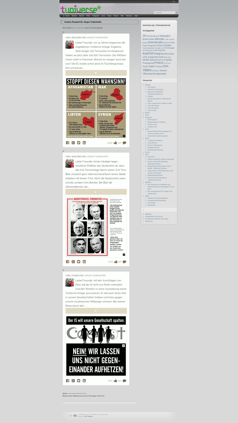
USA (165, 66)
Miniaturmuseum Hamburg (157, 122)
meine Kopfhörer (153, 108)
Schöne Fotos (152, 124)
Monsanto (167, 57)
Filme (88, 16)
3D (144, 35)
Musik (109, 16)
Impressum (149, 221)
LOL (145, 56)
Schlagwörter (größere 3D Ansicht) (156, 219)
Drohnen (166, 43)
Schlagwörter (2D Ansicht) (154, 216)
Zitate (136, 16)
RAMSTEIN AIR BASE (155, 175)
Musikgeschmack (153, 147)
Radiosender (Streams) (155, 150)
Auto (157, 36)
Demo (145, 43)
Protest (158, 62)
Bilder (151, 39)
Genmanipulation (149, 48)
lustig (151, 57)
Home (67, 16)
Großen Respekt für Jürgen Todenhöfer (161, 159)
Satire (152, 66)
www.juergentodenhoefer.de (77, 393)
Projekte (168, 60)
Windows (129, 16)
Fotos (160, 45)
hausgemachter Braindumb (157, 200)
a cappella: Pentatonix (155, 140)
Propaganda (148, 63)
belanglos (165, 35)
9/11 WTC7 (151, 157)
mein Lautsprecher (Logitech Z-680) (160, 103)
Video (147, 70)
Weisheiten (151, 205)
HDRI (162, 48)
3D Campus (152, 87)
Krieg (156, 53)
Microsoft (158, 57)
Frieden (167, 45)
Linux (103, 16)
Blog (173, 1)
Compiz (171, 39)
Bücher (81, 16)
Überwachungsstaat (154, 73)
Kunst (164, 53)
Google (157, 48)
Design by (85, 416)
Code (166, 39)
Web (122, 16)
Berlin (146, 39)
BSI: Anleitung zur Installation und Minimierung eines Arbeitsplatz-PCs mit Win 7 (161, 187)
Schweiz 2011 (152, 127)
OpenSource (156, 59)
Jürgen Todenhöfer (78, 28)
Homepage (169, 48)
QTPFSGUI (167, 63)
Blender (74, 16)
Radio (145, 66)
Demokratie (155, 42)
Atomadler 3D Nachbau (156, 89)
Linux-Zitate (152, 203)
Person (116, 16)
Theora (158, 66)
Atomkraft (151, 36)
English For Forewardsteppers (158, 198)
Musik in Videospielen (155, 145)
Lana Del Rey (152, 143)
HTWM (155, 50)
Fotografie (95, 16)
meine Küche (152, 110)
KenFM (148, 53)
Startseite (148, 214)
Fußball (150, 96)
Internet (161, 50)
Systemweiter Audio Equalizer (158, 136)
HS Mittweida (147, 50)
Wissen (163, 70)
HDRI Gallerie (152, 120)
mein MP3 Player (153, 106)
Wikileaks (155, 71)
